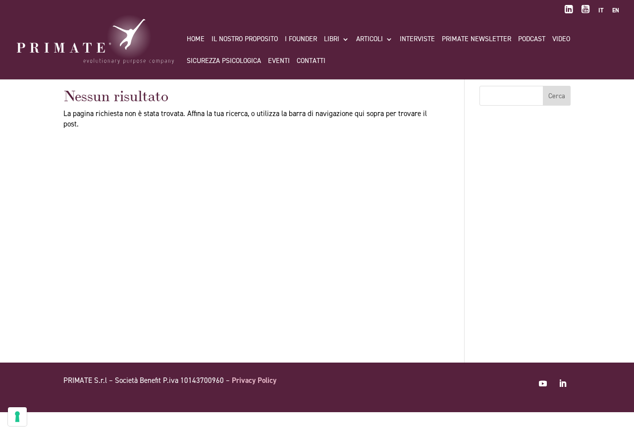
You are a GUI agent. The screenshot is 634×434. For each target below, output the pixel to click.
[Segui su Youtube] (543, 383)
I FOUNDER (301, 40)
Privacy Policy (254, 380)
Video (561, 40)
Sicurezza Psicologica (224, 61)
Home (196, 40)
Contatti (311, 61)
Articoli (369, 40)
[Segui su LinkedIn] (563, 383)
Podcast (531, 40)
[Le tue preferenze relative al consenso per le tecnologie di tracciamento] (17, 416)
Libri (331, 40)
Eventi (279, 61)
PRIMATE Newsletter (476, 40)
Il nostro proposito (244, 40)
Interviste (417, 40)
